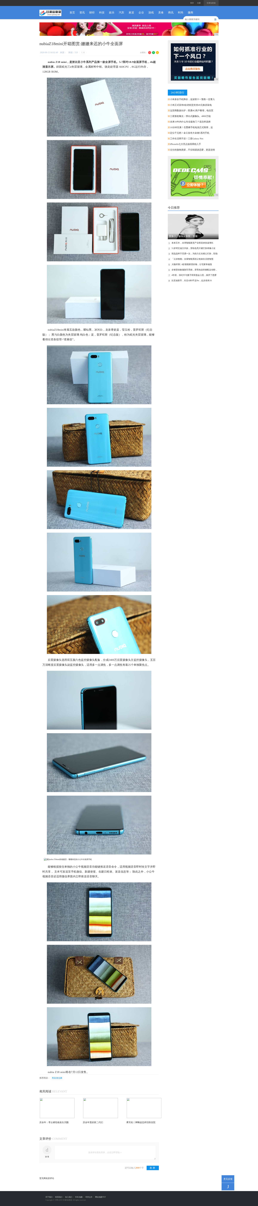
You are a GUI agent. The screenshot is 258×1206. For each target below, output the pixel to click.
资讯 (82, 12)
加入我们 (68, 1197)
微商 (190, 12)
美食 (161, 12)
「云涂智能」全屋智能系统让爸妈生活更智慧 (192, 259)
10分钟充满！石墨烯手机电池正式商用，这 (191, 127)
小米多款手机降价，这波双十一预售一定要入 (192, 99)
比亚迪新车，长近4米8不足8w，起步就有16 (192, 280)
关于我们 (49, 1197)
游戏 (151, 12)
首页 (72, 12)
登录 (192, 3)
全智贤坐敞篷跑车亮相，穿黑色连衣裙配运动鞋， (195, 270)
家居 (131, 12)
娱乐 (111, 12)
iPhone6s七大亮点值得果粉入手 (185, 144)
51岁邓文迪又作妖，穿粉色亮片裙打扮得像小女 (193, 248)
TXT (104, 1197)
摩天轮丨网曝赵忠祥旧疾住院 (140, 1122)
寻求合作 (88, 1197)
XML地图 (79, 1197)
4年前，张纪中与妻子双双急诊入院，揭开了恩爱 (194, 275)
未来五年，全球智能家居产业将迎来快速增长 (192, 243)
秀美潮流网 (57, 1078)
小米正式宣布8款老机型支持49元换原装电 (191, 105)
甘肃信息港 (211, 3)
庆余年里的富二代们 (93, 1122)
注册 (199, 3)
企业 (141, 12)
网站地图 (98, 1197)
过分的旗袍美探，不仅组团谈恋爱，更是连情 (192, 150)
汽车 (121, 12)
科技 (102, 12)
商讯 (170, 12)
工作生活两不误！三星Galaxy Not (186, 138)
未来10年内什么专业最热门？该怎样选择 (190, 122)
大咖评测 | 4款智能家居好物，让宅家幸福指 (192, 264)
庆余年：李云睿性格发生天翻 (54, 1122)
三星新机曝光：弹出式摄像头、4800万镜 (190, 116)
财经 (92, 12)
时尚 (180, 12)
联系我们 (58, 1197)
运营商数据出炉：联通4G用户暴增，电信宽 (191, 110)
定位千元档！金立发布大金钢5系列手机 (189, 133)
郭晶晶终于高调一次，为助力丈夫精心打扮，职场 (195, 254)
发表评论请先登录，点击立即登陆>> (105, 1152)
